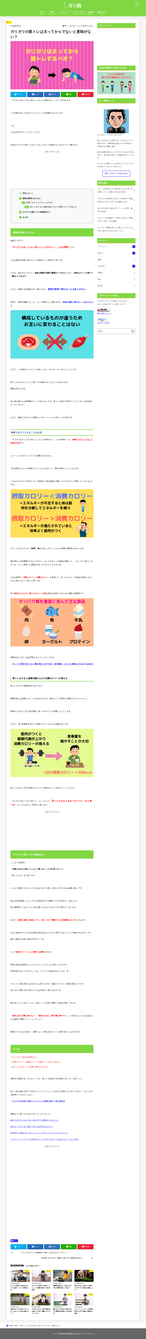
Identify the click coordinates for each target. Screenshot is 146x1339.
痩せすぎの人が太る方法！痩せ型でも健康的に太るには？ (34, 1120)
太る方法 (101, 266)
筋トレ (9, 22)
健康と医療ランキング (104, 313)
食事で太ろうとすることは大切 (37, 202)
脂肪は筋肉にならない (30, 198)
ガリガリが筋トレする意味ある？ (35, 212)
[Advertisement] (52, 169)
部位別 (100, 286)
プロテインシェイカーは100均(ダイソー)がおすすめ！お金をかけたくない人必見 (44, 1139)
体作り (100, 253)
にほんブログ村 (103, 323)
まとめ (24, 217)
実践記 (100, 273)
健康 (99, 259)
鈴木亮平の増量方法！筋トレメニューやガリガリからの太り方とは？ (39, 1133)
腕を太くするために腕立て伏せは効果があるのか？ (31, 1127)
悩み (99, 279)
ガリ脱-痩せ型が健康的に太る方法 (68, 1333)
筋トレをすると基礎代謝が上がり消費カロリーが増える (51, 207)
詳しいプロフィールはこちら (116, 173)
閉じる (30, 193)
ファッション (103, 246)
